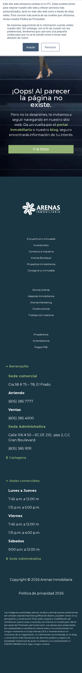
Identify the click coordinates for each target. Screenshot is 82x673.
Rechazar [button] (50, 47)
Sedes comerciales (24, 481)
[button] (41, 368)
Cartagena (17, 458)
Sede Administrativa (25, 559)
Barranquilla (18, 366)
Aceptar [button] (30, 47)
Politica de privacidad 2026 (41, 593)
